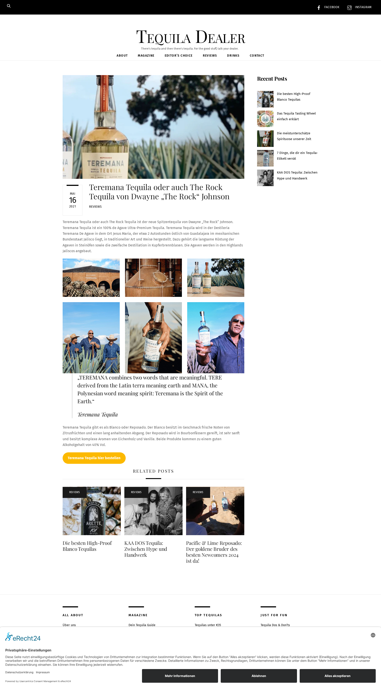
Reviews (210, 55)
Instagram (363, 7)
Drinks (233, 55)
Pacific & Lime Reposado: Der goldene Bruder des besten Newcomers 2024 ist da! (214, 552)
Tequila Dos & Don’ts (275, 625)
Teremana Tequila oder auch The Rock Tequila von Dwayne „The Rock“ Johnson (159, 191)
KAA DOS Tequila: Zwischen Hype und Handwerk (145, 549)
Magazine (146, 55)
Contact (257, 55)
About (122, 55)
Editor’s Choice (179, 55)
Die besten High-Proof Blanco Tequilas (87, 546)
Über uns (69, 625)
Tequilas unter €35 (208, 625)
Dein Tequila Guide (142, 625)
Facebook (331, 7)
